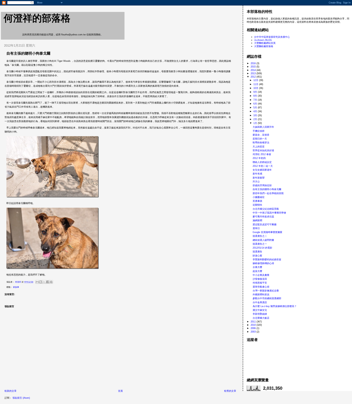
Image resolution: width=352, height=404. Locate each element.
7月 (255, 99)
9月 (255, 92)
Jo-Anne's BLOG (263, 40)
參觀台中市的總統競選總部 (267, 298)
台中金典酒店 (260, 302)
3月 (255, 115)
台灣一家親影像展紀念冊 (266, 290)
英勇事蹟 (257, 201)
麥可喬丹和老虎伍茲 (263, 216)
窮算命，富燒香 (261, 134)
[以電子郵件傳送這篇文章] (37, 282)
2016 (253, 63)
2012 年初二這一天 (263, 166)
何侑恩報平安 (260, 282)
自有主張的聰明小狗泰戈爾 (267, 189)
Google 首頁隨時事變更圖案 (267, 232)
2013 (253, 73)
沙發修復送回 (260, 279)
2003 (253, 331)
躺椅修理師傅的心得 (263, 263)
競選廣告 (257, 251)
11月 (256, 84)
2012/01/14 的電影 (262, 247)
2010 (253, 325)
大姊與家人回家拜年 (263, 127)
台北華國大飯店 (261, 318)
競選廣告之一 (260, 244)
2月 (255, 119)
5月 (255, 107)
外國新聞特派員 (261, 294)
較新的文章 (10, 391)
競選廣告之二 (260, 236)
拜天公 (256, 181)
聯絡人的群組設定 (262, 162)
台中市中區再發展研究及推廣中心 (272, 37)
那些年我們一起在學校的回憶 (268, 193)
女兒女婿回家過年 (262, 169)
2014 (253, 70)
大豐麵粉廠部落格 (263, 46)
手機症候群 (259, 131)
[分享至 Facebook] (48, 282)
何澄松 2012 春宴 (262, 154)
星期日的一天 (260, 138)
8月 (255, 95)
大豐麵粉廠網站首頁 (265, 43)
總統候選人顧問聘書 (263, 240)
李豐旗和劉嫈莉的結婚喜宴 (267, 259)
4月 (255, 111)
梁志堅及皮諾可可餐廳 (264, 224)
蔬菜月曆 (257, 271)
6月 (255, 103)
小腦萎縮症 (259, 197)
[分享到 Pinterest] (51, 282)
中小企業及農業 (261, 275)
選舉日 (256, 228)
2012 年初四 (259, 158)
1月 (255, 123)
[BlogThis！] (41, 282)
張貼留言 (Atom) (21, 397)
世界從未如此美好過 (263, 150)
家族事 (16, 287)
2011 (253, 321)
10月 (256, 88)
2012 (253, 76)
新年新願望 (259, 177)
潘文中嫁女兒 (260, 310)
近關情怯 (257, 204)
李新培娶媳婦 (260, 314)
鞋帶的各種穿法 (261, 142)
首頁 (120, 391)
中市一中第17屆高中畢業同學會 (269, 212)
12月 (256, 80)
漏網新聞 (257, 220)
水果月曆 (257, 267)
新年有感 (257, 173)
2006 (253, 328)
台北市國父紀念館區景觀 (266, 208)
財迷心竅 (257, 255)
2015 (253, 66)
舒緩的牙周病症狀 (262, 185)
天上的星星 (259, 146)
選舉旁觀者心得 (261, 286)
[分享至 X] (44, 282)
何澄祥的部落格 (37, 18)
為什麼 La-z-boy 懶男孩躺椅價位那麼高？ (275, 306)
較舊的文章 (230, 391)
